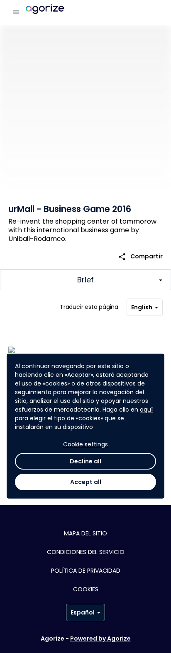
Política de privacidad (85, 570)
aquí (146, 409)
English (141, 307)
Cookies (85, 589)
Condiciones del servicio (86, 552)
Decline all (85, 461)
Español (83, 612)
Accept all (85, 482)
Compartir (140, 256)
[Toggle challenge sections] (85, 280)
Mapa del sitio (85, 533)
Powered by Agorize (100, 638)
